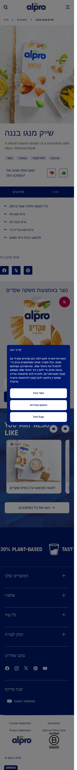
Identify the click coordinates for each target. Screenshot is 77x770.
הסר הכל (38, 393)
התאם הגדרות (38, 405)
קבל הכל (38, 417)
